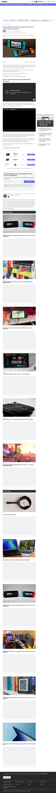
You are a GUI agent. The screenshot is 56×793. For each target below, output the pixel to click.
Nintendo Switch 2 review (23, 20)
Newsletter (33, 61)
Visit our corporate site (43, 773)
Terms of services (17, 184)
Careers (41, 784)
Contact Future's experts (20, 781)
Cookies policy (43, 781)
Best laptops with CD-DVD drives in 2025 (44, 145)
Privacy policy (30, 781)
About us (17, 784)
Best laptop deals (45, 20)
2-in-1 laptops (12, 20)
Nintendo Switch (8, 66)
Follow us (27, 61)
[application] (19, 120)
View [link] (31, 154)
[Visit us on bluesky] (38, 1)
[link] (7, 154)
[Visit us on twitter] (36, 1)
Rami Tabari (9, 30)
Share (5, 61)
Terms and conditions (7, 781)
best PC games (12, 76)
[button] (52, 1)
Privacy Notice (6, 185)
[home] (2, 4)
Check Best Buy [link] (31, 164)
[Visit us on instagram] (40, 1)
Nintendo (8, 24)
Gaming (4, 24)
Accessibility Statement (7, 784)
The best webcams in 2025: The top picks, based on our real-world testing (45, 134)
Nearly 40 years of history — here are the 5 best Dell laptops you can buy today (45, 129)
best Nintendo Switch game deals (14, 75)
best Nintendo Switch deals (15, 73)
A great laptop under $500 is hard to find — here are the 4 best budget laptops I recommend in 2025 (45, 123)
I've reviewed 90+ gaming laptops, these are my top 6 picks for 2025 (44, 140)
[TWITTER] (9, 197)
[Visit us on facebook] (35, 1)
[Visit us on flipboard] (42, 1)
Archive (29, 784)
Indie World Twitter (30, 140)
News (4, 31)
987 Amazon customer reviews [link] (12, 150)
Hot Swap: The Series (35, 20)
